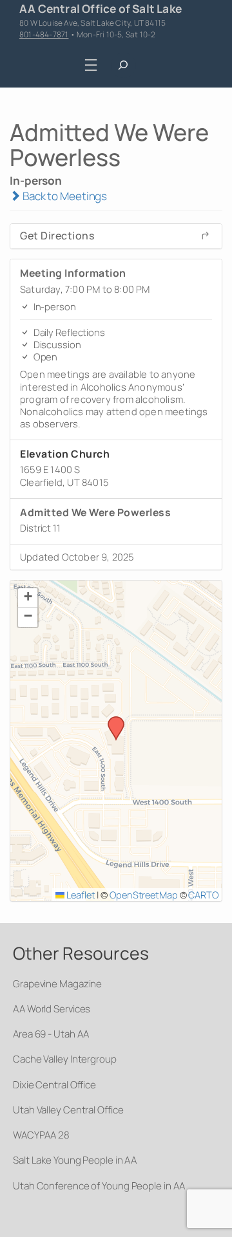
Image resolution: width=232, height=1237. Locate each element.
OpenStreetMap (144, 894)
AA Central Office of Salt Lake (100, 8)
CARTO (203, 894)
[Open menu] (91, 65)
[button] (111, 720)
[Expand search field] (123, 65)
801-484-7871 (43, 34)
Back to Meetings (64, 196)
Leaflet (79, 894)
